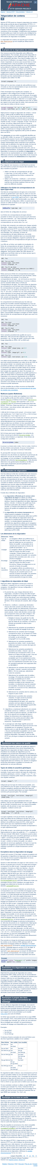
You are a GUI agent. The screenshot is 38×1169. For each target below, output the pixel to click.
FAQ (16, 1164)
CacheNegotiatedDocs (8, 1128)
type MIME (15, 197)
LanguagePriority (12, 886)
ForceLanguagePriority (9, 880)
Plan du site (28, 1164)
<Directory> (32, 400)
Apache (3, 12)
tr (36, 1156)
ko (33, 1156)
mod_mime (4, 1014)
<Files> (13, 401)
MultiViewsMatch (21, 460)
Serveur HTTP (11, 12)
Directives (11, 1164)
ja (30, 1156)
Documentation (20, 12)
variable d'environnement (28, 945)
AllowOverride (6, 403)
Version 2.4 (29, 12)
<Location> (4, 401)
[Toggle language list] (2, 19)
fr (27, 1156)
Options (9, 400)
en (24, 1156)
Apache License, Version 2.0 (17, 1159)
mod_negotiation (6, 41)
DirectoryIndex (24, 435)
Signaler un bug (35, 1164)
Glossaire (21, 1164)
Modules (4, 1164)
